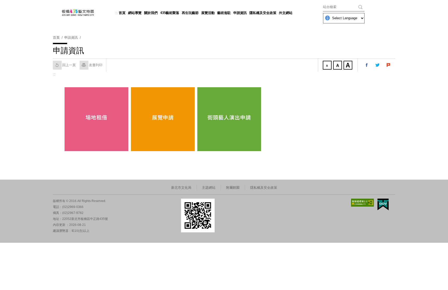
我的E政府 (383, 204)
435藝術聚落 (169, 13)
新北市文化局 (181, 188)
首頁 (122, 13)
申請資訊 (240, 13)
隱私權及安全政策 (262, 13)
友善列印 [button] (95, 65)
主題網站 (208, 188)
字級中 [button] (338, 65)
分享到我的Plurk (388, 65)
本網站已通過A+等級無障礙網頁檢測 (362, 203)
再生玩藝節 (190, 13)
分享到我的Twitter (377, 65)
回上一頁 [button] (69, 65)
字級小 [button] (327, 65)
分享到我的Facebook (366, 65)
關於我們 (151, 13)
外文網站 (285, 13)
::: (116, 13)
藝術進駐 (224, 13)
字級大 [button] (348, 65)
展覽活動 (208, 13)
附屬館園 (233, 188)
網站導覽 (135, 13)
